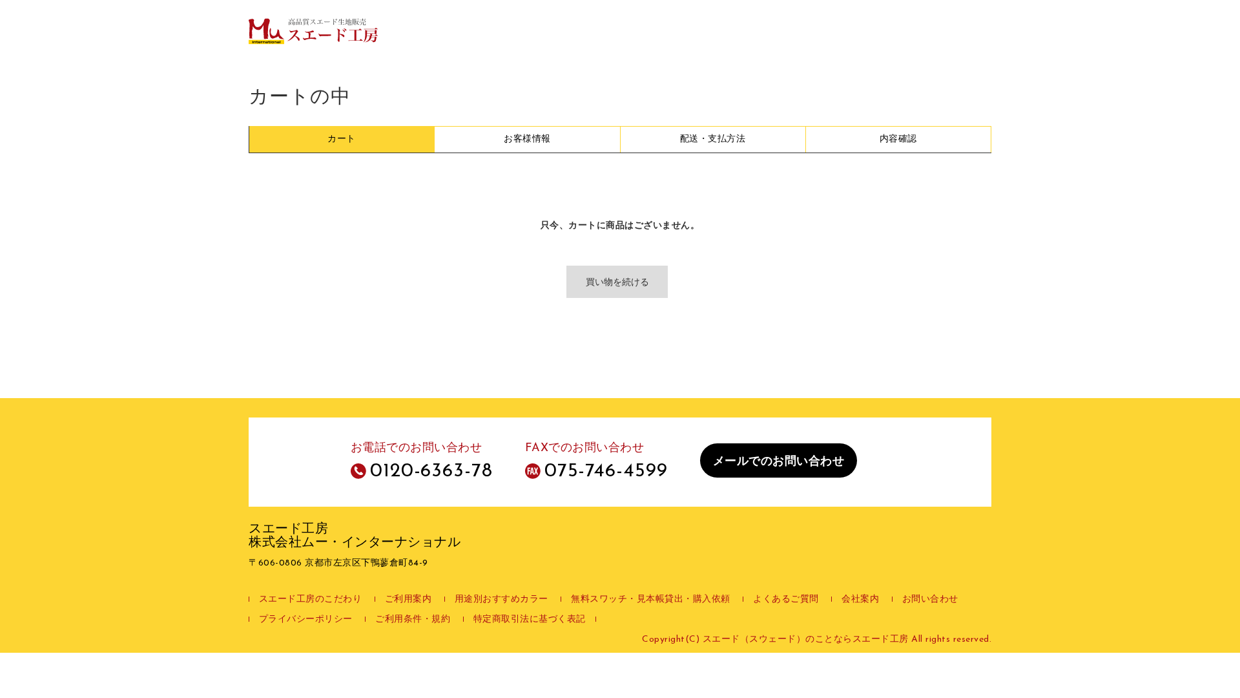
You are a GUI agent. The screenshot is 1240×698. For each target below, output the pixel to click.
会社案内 (860, 599)
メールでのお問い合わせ (779, 461)
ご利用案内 (408, 599)
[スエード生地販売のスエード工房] (313, 30)
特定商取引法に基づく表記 (529, 619)
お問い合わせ (930, 599)
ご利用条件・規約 (412, 619)
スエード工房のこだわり (310, 599)
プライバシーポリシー (306, 619)
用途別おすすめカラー (501, 599)
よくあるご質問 (786, 599)
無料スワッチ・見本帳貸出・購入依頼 (650, 599)
